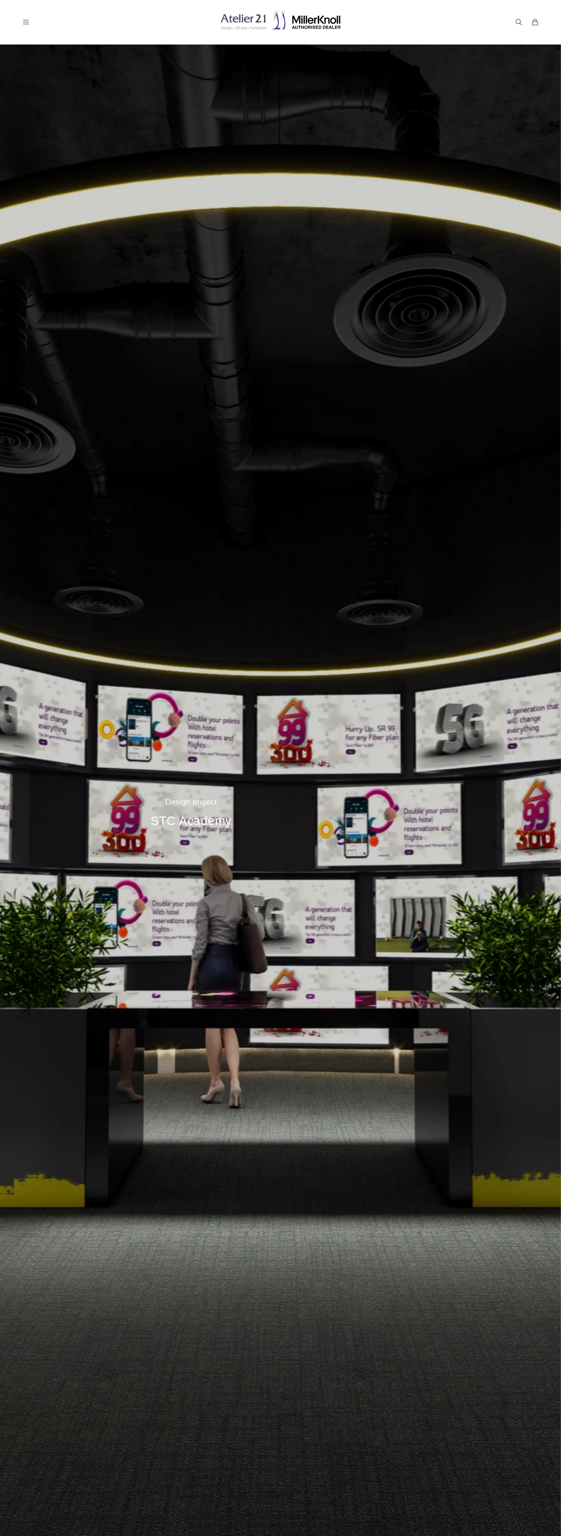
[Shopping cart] (535, 22)
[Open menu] (25, 22)
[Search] (518, 22)
